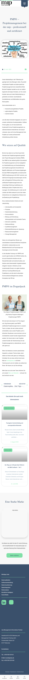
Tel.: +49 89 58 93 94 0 (7, 654)
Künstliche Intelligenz (7, 592)
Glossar (7, 672)
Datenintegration (5, 587)
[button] (26, 69)
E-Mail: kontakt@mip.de (7, 658)
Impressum (13, 672)
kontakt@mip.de (10, 360)
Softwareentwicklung (7, 582)
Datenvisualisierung (6, 585)
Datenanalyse (5, 590)
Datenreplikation (5, 580)
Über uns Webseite (13, 373)
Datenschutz (20, 672)
